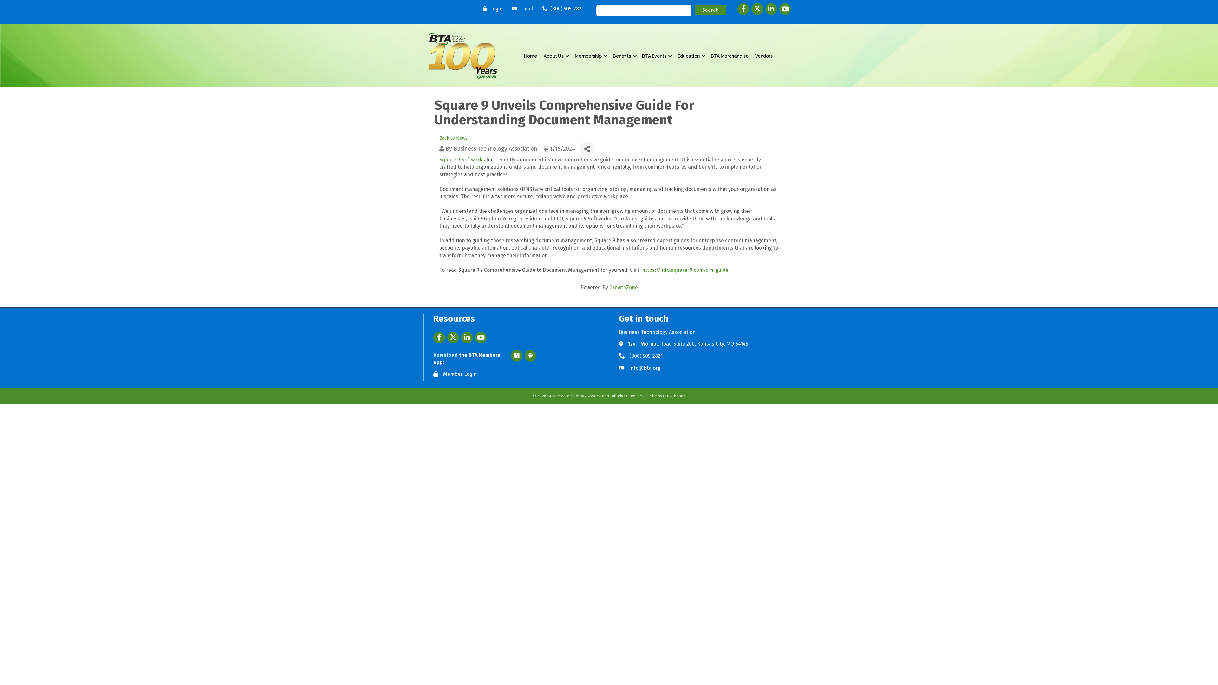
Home (530, 56)
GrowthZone (623, 287)
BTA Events (654, 56)
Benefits (622, 56)
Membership (588, 56)
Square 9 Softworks (462, 160)
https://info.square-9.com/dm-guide (685, 270)
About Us (554, 56)
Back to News (453, 138)
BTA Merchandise (730, 56)
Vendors (764, 56)
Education (689, 56)
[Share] (587, 149)
